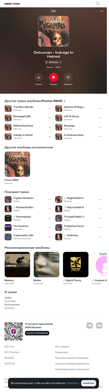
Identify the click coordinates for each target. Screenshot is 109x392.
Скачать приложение (37, 333)
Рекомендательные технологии (72, 369)
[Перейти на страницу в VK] (99, 325)
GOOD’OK (10, 363)
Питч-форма (62, 346)
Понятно (88, 383)
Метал (50, 67)
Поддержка (61, 352)
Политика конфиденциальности (72, 363)
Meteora (9, 280)
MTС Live (9, 346)
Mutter (37, 280)
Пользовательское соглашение (72, 358)
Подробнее (73, 383)
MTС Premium (12, 352)
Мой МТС (9, 358)
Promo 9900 (12, 180)
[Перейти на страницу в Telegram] (89, 325)
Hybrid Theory (73, 280)
